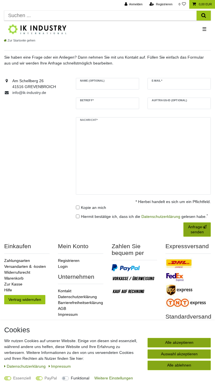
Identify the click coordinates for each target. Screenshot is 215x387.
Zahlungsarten (17, 260)
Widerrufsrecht (17, 272)
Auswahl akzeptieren (179, 354)
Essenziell (22, 378)
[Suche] (204, 15)
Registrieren (69, 260)
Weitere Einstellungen (113, 378)
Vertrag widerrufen (24, 299)
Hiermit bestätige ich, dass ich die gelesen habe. (144, 216)
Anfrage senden (196, 229)
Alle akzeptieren (179, 342)
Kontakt (64, 291)
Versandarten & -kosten (25, 266)
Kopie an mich (93, 207)
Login (63, 266)
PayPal (51, 378)
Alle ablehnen (179, 365)
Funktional (80, 378)
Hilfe (8, 290)
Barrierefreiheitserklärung (80, 302)
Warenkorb (14, 278)
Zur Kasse (13, 284)
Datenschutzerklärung (77, 296)
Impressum (68, 314)
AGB (62, 308)
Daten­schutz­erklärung (27, 366)
